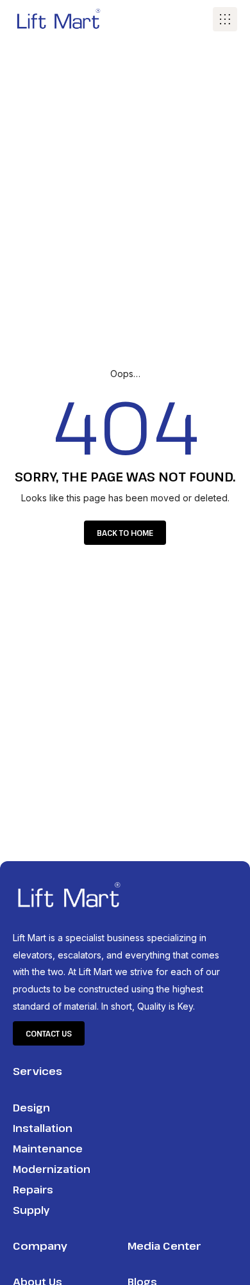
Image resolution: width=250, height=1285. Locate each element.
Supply (31, 1210)
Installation (42, 1128)
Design (31, 1108)
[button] (225, 19)
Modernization (51, 1169)
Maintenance (48, 1149)
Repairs (33, 1190)
